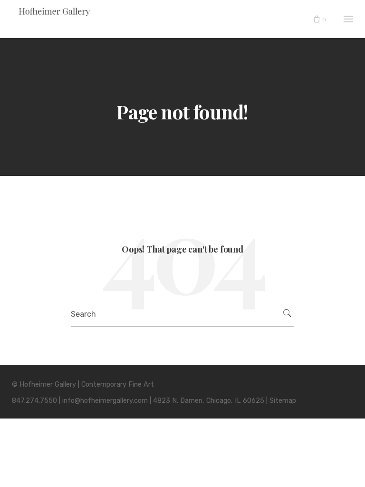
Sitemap (282, 401)
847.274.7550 (34, 401)
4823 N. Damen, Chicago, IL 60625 (208, 401)
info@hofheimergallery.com (105, 401)
